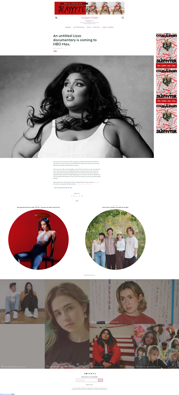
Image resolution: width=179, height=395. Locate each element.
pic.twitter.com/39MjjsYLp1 (84, 184)
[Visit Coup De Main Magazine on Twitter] (92, 373)
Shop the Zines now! (5, 394)
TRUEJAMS (122, 18)
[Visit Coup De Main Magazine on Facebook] (84, 373)
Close (12, 394)
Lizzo (55, 51)
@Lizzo (96, 182)
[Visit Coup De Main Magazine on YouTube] (86, 373)
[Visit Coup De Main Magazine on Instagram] (88, 373)
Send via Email (82, 196)
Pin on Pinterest (77, 196)
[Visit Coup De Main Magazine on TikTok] (90, 373)
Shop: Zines (108, 26)
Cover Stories (93, 26)
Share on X (74, 196)
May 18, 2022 (68, 187)
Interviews (79, 26)
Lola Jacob (65, 48)
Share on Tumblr (79, 196)
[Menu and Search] (56, 18)
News (68, 28)
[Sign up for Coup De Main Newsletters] (95, 373)
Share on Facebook (71, 196)
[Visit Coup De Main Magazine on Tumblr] (93, 373)
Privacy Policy (89, 384)
